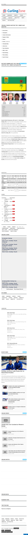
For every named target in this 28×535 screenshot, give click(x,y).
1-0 (2, 139)
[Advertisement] (14, 72)
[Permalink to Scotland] (5, 393)
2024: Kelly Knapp (11, 320)
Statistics (4, 297)
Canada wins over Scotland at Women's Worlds (12, 425)
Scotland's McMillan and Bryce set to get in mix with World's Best (16, 393)
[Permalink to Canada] (5, 387)
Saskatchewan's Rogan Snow (20, 137)
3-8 (11, 209)
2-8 (11, 220)
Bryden (6, 201)
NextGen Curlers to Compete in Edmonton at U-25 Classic (16, 407)
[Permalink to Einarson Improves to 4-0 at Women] (5, 432)
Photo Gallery (5, 54)
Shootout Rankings (13, 229)
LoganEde (23, 103)
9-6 (18, 126)
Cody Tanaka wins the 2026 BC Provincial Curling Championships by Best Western (16, 451)
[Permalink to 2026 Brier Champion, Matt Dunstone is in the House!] (5, 439)
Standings (11, 240)
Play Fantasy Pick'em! (18, 289)
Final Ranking (5, 52)
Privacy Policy (8, 530)
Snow (6, 199)
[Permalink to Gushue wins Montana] (5, 445)
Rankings (9, 15)
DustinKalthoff (4, 103)
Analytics (17, 17)
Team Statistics (6, 48)
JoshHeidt (17, 103)
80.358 (4, 156)
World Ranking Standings (18, 156)
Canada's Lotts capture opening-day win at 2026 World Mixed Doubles (16, 386)
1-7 (11, 205)
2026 (3, 177)
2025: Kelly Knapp (11, 312)
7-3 (17, 142)
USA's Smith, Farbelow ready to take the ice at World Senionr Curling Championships (16, 400)
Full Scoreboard (9, 289)
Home (4, 15)
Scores (4, 17)
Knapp (6, 220)
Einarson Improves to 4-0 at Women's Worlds (16, 432)
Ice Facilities (11, 20)
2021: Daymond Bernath (12, 343)
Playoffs (15, 240)
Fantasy (10, 17)
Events (16, 15)
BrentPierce (10, 103)
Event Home (5, 30)
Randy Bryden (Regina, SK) (17, 139)
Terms (3, 530)
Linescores (5, 46)
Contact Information (7, 35)
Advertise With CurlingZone (7, 532)
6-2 (15, 131)
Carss (2, 142)
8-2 (17, 120)
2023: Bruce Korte (11, 328)
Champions (5, 32)
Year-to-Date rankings (18, 158)
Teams (21, 15)
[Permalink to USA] (5, 399)
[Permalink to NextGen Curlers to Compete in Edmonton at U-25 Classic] (5, 407)
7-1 (8, 140)
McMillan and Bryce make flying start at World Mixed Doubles (12, 371)
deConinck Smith (15, 140)
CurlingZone (16, 528)
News (23, 17)
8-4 (7, 139)
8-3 (25, 140)
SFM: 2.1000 (5, 50)
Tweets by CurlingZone (6, 508)
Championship (5, 43)
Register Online (6, 37)
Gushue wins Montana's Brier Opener (15, 444)
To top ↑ (26, 534)
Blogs (4, 20)
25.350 (2, 159)
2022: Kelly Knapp (11, 335)
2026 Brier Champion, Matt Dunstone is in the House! (16, 438)
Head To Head (5, 57)
